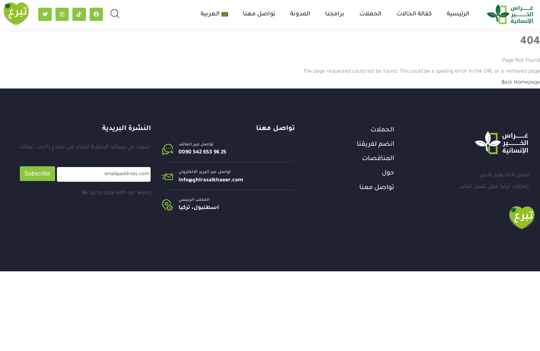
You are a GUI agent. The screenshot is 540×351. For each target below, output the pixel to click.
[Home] (501, 143)
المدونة (300, 14)
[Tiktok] (79, 14)
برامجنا (335, 14)
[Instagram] (62, 14)
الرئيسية (458, 14)
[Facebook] (96, 14)
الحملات (370, 14)
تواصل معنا (259, 14)
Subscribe (37, 173)
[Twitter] (44, 14)
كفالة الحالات (414, 14)
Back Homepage (520, 83)
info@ (185, 181)
